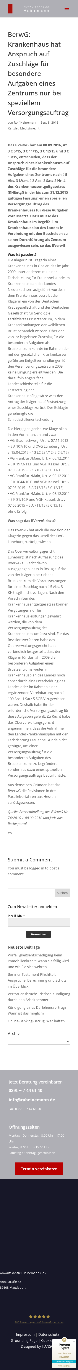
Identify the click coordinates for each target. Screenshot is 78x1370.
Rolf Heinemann (25, 122)
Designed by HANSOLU (39, 1346)
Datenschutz (48, 1334)
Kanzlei (13, 128)
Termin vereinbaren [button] (39, 1168)
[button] (66, 11)
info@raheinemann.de (32, 1099)
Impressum (25, 1334)
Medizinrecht (29, 128)
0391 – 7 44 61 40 (25, 1090)
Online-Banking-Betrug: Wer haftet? (36, 1021)
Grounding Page (24, 1340)
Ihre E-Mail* (16, 915)
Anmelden (38, 934)
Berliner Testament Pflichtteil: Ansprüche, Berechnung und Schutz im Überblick (37, 980)
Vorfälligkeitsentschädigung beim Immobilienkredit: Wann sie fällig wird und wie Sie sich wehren (38, 961)
